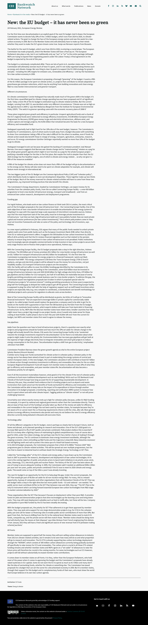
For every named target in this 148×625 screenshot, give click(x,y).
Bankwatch (22, 6)
